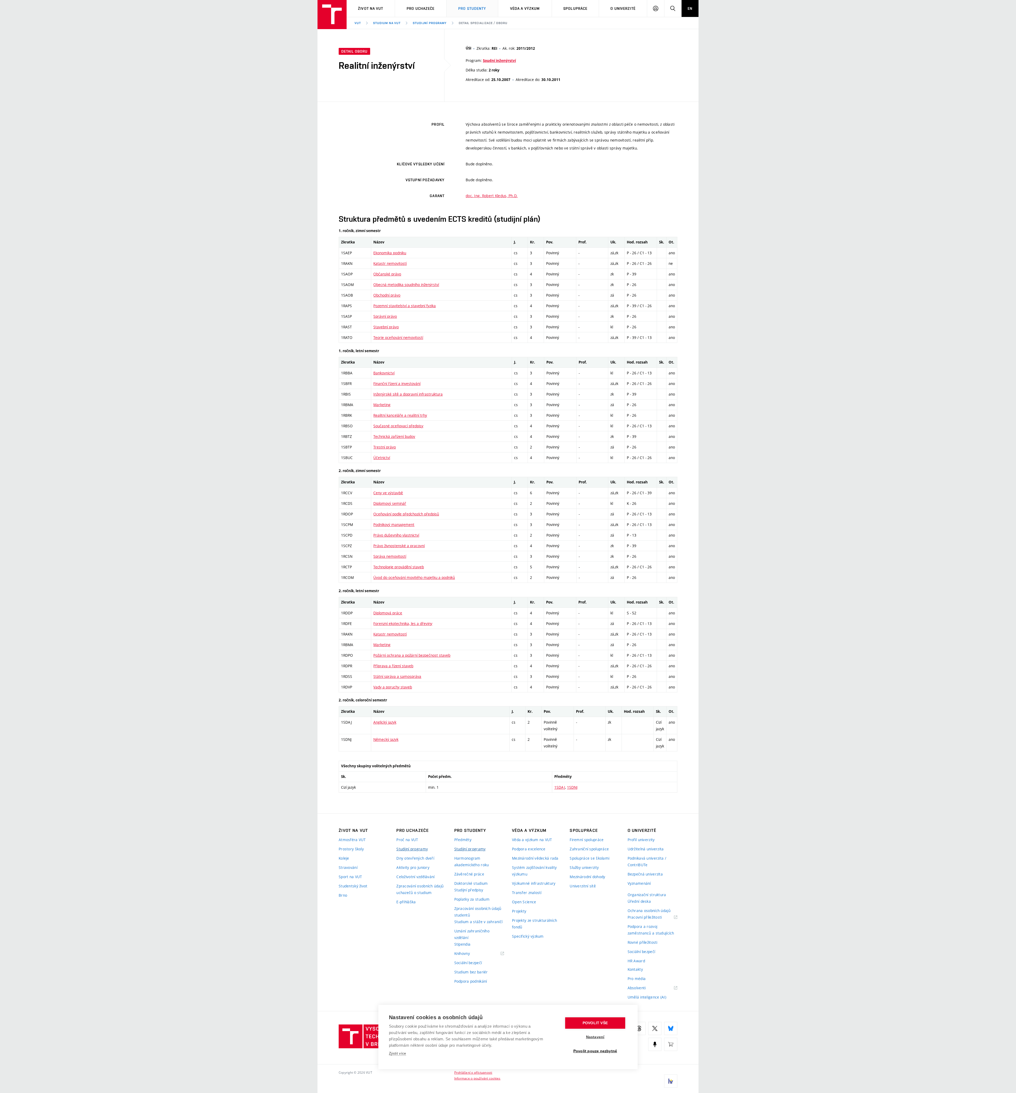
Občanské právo (387, 273)
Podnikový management (393, 524)
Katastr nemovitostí (390, 263)
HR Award (636, 960)
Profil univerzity (641, 839)
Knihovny (468, 954)
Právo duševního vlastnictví (396, 535)
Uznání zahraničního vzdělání (471, 934)
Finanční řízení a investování (396, 383)
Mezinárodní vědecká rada (535, 858)
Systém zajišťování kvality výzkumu (534, 871)
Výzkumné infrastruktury (533, 883)
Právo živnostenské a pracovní (399, 545)
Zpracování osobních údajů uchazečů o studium (419, 889)
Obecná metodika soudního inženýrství (406, 284)
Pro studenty (472, 8)
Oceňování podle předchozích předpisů (406, 513)
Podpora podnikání (470, 981)
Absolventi (643, 988)
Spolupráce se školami (589, 858)
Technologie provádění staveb (398, 566)
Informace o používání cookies (477, 1078)
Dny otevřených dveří (415, 858)
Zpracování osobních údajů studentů (477, 912)
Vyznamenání (639, 883)
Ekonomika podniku (389, 252)
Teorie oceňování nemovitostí (398, 337)
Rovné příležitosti (642, 942)
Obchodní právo (386, 295)
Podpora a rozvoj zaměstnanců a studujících (651, 930)
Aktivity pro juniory (412, 867)
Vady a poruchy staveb (392, 687)
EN (690, 8)
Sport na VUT (350, 876)
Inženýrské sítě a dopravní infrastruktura (408, 394)
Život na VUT (370, 8)
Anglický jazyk (384, 722)
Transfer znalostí (527, 892)
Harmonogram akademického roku (471, 861)
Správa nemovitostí (389, 556)
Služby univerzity (584, 867)
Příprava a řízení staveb (393, 665)
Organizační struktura (647, 894)
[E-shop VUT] (670, 1044)
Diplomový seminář (389, 503)
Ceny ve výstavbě (388, 492)
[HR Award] (670, 1081)
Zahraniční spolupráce (589, 848)
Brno (343, 895)
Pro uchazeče (420, 8)
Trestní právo (384, 447)
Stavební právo (386, 326)
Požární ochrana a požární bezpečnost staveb (411, 655)
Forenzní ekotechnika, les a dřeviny (402, 623)
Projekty (519, 911)
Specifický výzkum (528, 936)
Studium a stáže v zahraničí (478, 921)
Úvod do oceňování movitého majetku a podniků (414, 577)
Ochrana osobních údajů (649, 910)
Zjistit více (397, 1053)
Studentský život (353, 885)
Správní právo (385, 316)
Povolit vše (595, 1023)
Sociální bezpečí (468, 962)
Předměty (462, 839)
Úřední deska (639, 901)
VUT (358, 23)
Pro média (637, 978)
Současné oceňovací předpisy (398, 425)
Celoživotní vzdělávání (415, 876)
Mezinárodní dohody (587, 876)
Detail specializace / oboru (483, 23)
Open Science (524, 901)
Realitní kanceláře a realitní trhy (400, 415)
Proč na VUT (407, 839)
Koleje (344, 858)
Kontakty (635, 969)
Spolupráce (575, 8)
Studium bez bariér (471, 971)
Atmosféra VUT (352, 839)
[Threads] (639, 1028)
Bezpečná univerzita (645, 874)
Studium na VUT (387, 23)
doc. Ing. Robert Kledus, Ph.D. (492, 195)
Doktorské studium (471, 883)
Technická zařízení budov (394, 436)
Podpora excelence (529, 848)
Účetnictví (381, 457)
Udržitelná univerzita (646, 848)
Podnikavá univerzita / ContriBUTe (647, 861)
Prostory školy (351, 848)
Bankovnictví (383, 372)
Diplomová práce (387, 612)
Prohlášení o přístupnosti (473, 1072)
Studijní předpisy (468, 889)
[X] (654, 1028)
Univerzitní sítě (583, 885)
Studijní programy (429, 23)
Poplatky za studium (471, 899)
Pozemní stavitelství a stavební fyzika (404, 305)
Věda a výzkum (525, 8)
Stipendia (462, 944)
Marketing (382, 404)
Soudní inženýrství (499, 60)
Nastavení (595, 1037)
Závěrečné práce (469, 874)
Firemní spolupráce (587, 839)
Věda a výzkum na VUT (532, 839)
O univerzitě (622, 8)
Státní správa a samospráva (397, 676)
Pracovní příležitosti (651, 917)
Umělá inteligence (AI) (647, 997)
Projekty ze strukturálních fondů (534, 923)
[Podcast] (654, 1044)
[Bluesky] (670, 1028)
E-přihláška (406, 901)
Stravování (348, 867)
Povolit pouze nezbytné (595, 1051)
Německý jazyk (385, 739)
